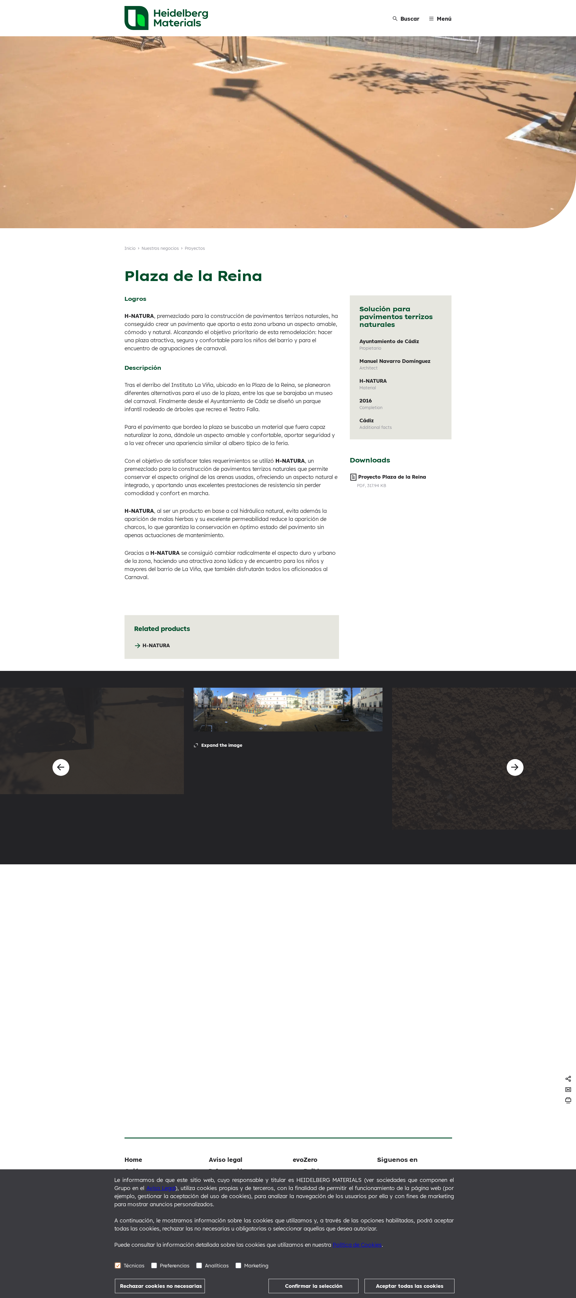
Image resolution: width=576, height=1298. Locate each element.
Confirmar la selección (313, 1286)
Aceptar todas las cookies (409, 1286)
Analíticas (217, 1265)
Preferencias (175, 1265)
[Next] (515, 767)
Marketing (256, 1265)
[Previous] (60, 767)
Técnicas (134, 1265)
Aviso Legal (161, 1188)
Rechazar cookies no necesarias (161, 1286)
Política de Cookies (357, 1244)
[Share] (568, 1079)
